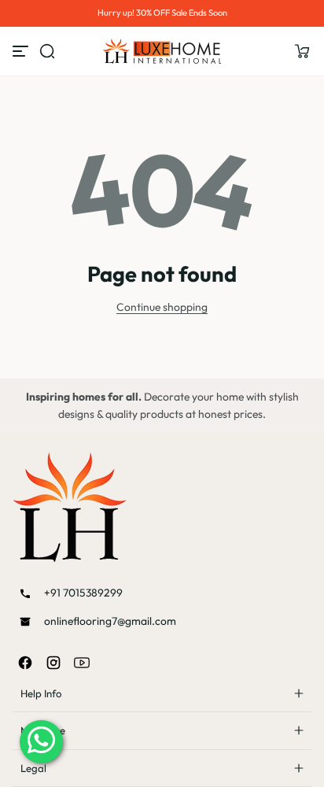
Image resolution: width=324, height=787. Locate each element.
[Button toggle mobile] (22, 51)
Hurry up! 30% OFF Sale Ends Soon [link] (162, 12)
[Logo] (162, 51)
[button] (302, 51)
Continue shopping (162, 307)
